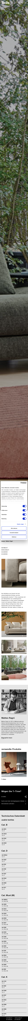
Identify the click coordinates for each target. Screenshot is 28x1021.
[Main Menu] (25, 3)
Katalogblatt (5, 549)
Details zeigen (20, 524)
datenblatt (4, 547)
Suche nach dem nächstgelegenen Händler (13, 801)
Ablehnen (14, 537)
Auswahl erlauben (14, 532)
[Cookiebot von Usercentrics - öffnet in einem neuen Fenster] (20, 483)
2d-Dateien (4, 554)
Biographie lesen (6, 738)
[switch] (24, 510)
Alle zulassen (14, 528)
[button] (4, 667)
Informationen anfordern (7, 803)
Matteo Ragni (9, 541)
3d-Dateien (4, 552)
